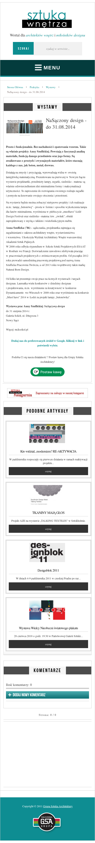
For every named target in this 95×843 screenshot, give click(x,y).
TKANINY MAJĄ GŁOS (48, 512)
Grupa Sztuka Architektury (58, 806)
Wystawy (51, 87)
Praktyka (34, 87)
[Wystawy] (47, 106)
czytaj (48, 471)
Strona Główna (15, 87)
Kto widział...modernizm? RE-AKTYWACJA (48, 451)
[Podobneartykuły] (48, 410)
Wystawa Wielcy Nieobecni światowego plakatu (48, 628)
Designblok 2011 (48, 570)
